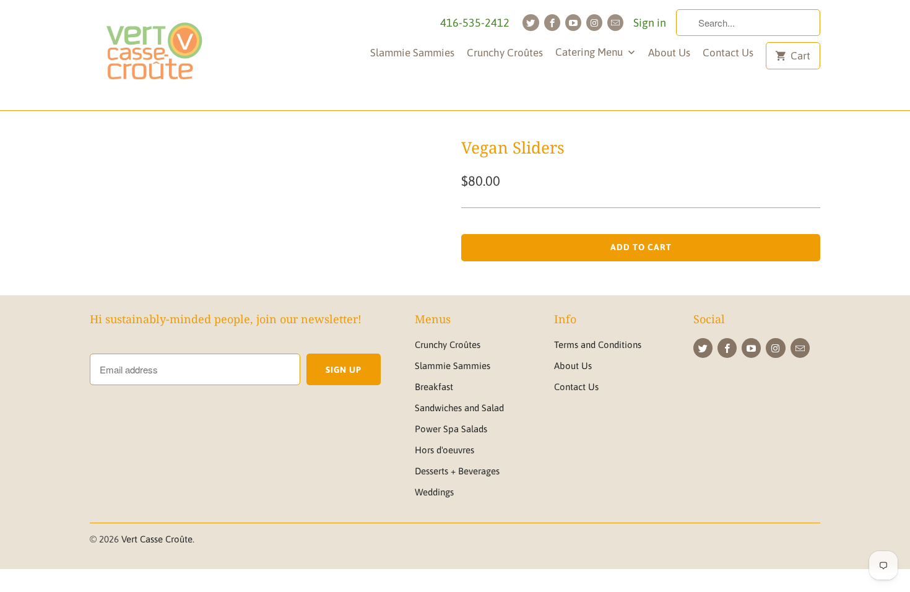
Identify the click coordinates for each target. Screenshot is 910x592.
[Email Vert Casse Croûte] (615, 22)
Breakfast (434, 386)
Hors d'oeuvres (444, 450)
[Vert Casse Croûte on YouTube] (573, 22)
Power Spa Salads (451, 429)
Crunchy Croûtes (505, 52)
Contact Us (728, 52)
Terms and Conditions (597, 344)
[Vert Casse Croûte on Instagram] (594, 22)
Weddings (434, 492)
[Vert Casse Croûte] (153, 55)
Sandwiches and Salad (459, 408)
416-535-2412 (474, 22)
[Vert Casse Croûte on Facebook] (552, 22)
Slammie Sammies (412, 52)
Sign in (649, 22)
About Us (669, 52)
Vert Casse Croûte (157, 539)
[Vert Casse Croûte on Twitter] (530, 22)
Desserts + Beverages (457, 471)
